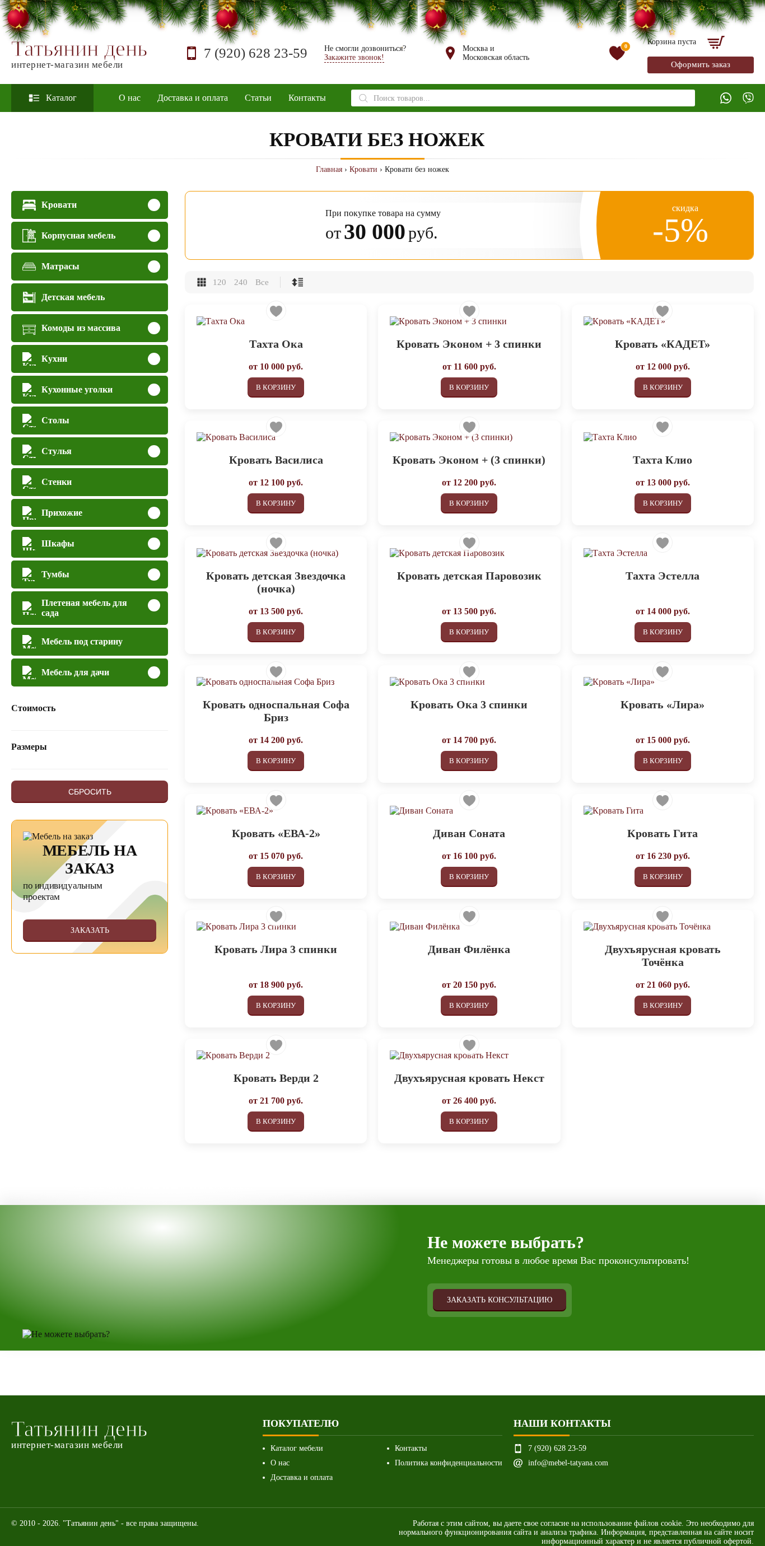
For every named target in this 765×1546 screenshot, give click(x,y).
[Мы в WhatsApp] (725, 98)
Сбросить (89, 791)
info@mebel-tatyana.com (568, 1463)
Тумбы (55, 574)
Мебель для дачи (75, 672)
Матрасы (60, 266)
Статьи (258, 97)
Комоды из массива (80, 328)
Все (262, 282)
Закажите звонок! (354, 57)
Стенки (56, 482)
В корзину (276, 387)
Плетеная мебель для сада (84, 608)
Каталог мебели (296, 1448)
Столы (55, 420)
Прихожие (61, 512)
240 (241, 282)
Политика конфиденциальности (448, 1463)
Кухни (54, 358)
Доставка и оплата (192, 97)
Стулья (56, 451)
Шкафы (57, 543)
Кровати (363, 169)
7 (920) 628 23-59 (255, 52)
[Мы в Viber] (748, 98)
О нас (130, 97)
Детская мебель (73, 297)
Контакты (307, 97)
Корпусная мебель (78, 235)
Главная (329, 169)
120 (219, 282)
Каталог (61, 97)
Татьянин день (79, 53)
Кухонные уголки (77, 389)
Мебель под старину (82, 641)
